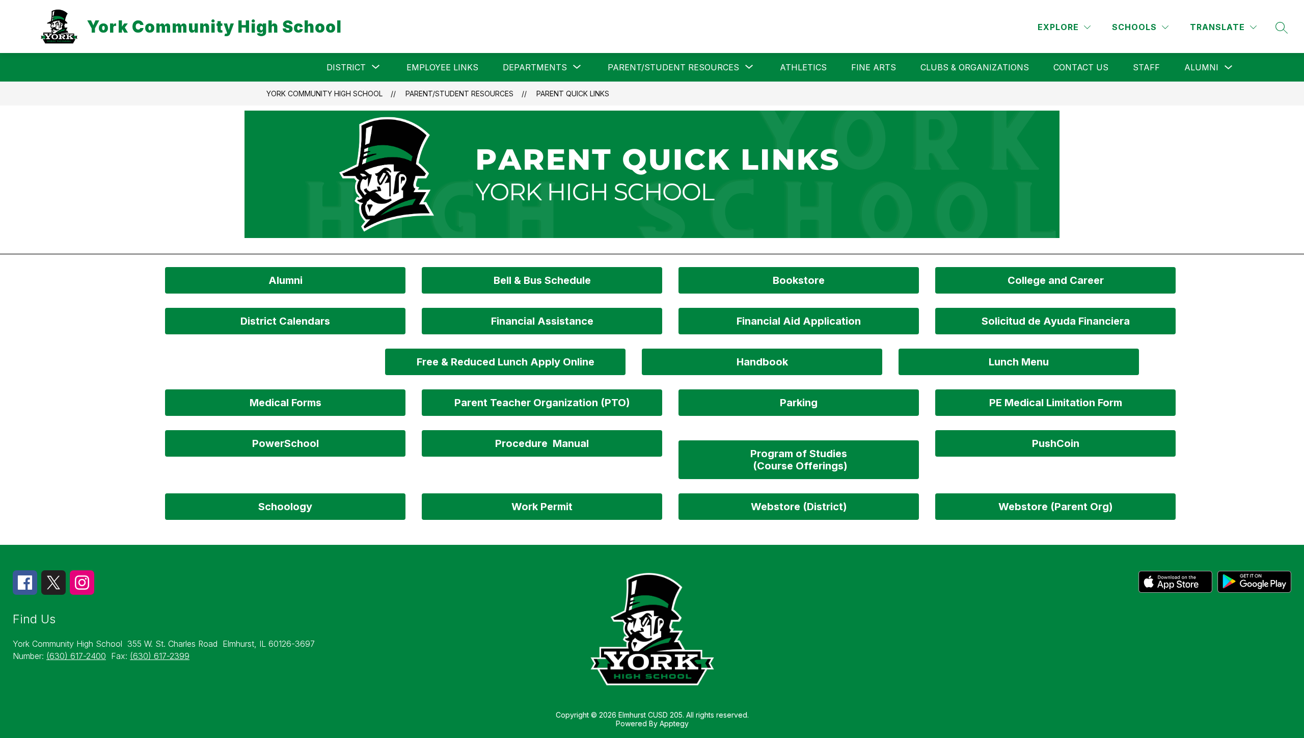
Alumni (1201, 67)
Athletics (803, 67)
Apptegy (674, 723)
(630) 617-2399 (159, 656)
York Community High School (324, 93)
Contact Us (1080, 67)
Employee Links (442, 67)
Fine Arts (873, 67)
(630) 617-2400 (76, 656)
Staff (1146, 67)
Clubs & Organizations (974, 67)
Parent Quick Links (572, 93)
